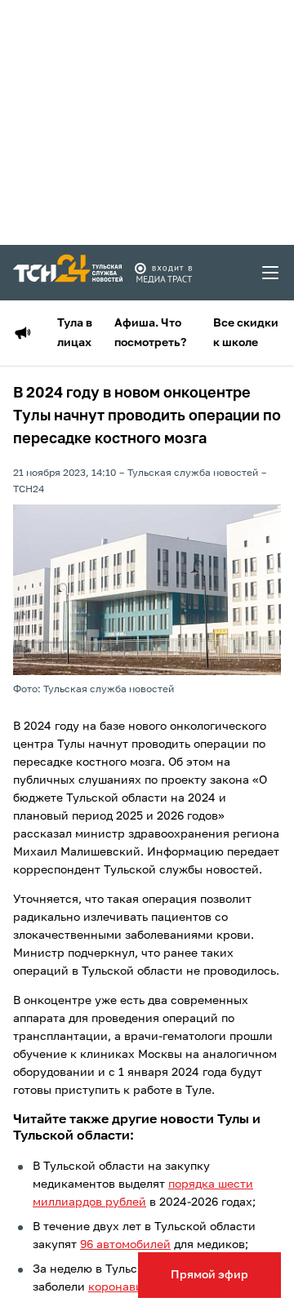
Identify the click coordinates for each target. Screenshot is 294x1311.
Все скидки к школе (245, 333)
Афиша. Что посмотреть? (150, 333)
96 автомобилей (125, 1245)
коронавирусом (133, 1287)
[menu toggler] (271, 272)
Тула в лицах (74, 333)
